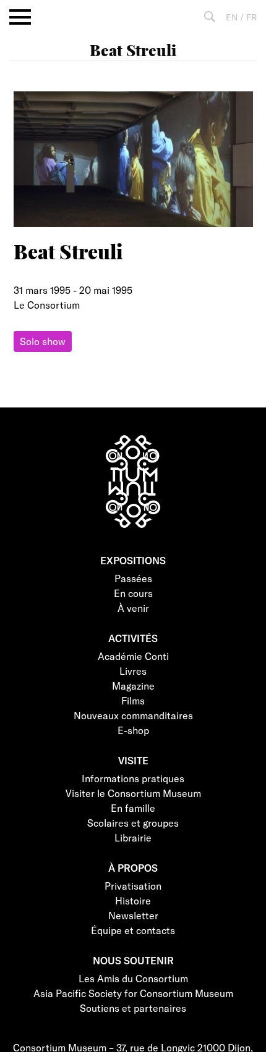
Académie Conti (133, 656)
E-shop (133, 730)
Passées (133, 578)
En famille (133, 808)
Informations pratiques (133, 778)
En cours (133, 593)
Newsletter (133, 915)
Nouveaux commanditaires (133, 715)
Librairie (133, 837)
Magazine (133, 685)
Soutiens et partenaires (133, 1008)
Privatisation (133, 885)
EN (232, 17)
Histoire (133, 900)
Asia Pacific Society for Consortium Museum (133, 993)
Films (133, 700)
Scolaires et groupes (133, 823)
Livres (133, 671)
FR (251, 17)
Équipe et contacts (133, 930)
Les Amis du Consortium (133, 978)
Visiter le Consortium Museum (133, 793)
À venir (133, 608)
